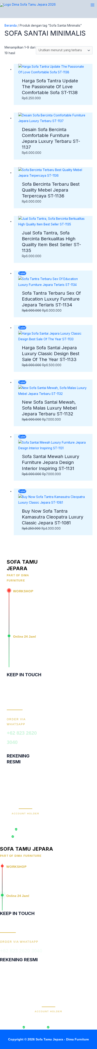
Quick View (53, 72)
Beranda (11, 25)
